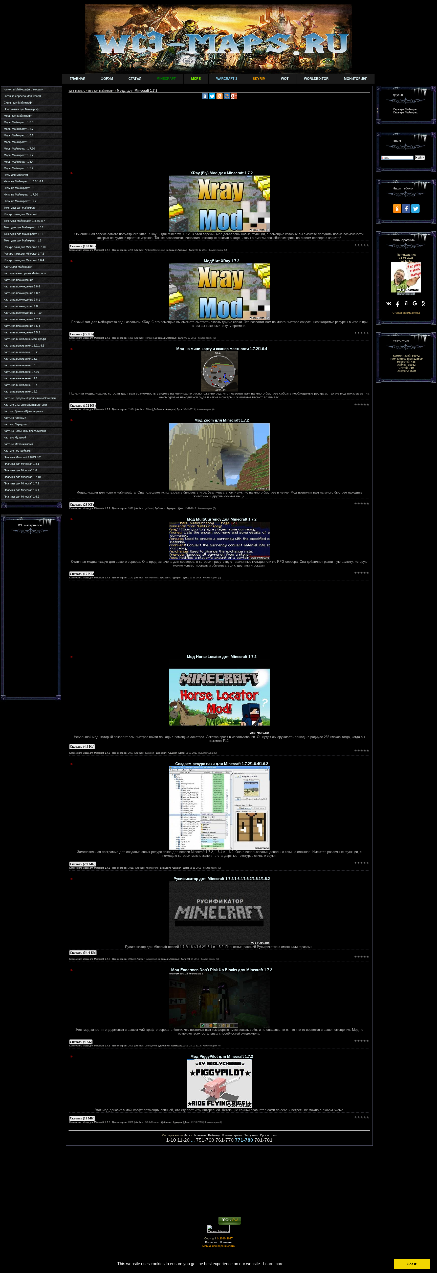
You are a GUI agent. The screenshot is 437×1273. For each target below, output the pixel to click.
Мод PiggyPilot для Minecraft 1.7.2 (221, 1057)
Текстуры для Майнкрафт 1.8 (22, 240)
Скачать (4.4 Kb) (82, 746)
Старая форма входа (406, 312)
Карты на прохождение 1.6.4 (22, 325)
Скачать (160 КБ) (83, 246)
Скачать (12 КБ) (82, 574)
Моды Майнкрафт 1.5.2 (18, 168)
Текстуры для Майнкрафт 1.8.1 (23, 233)
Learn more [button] (273, 1264)
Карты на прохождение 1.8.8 (22, 286)
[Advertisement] (31, 614)
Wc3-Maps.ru (77, 90)
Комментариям (232, 1135)
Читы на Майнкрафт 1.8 (19, 187)
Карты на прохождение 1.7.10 (22, 312)
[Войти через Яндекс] (406, 303)
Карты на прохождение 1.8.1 (22, 299)
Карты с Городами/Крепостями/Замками (30, 398)
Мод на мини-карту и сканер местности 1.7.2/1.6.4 (221, 349)
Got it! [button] (412, 1264)
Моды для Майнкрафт (18, 115)
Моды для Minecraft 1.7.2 (96, 250)
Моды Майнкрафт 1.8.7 (18, 128)
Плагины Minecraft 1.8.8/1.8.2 (22, 457)
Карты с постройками (17, 450)
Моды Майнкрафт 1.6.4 (18, 161)
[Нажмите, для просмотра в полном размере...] (219, 231)
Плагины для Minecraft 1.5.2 (21, 496)
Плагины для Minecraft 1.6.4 (21, 490)
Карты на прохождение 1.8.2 (22, 293)
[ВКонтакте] (205, 96)
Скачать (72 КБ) (82, 334)
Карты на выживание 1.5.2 (20, 391)
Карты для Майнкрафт (18, 266)
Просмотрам (268, 1135)
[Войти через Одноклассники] (423, 303)
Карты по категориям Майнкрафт (25, 273)
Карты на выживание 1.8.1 (20, 358)
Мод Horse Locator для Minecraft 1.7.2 (221, 657)
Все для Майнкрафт (101, 90)
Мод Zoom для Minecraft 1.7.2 (221, 420)
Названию (199, 1135)
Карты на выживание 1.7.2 (20, 378)
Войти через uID (406, 294)
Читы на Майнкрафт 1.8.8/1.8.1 (23, 181)
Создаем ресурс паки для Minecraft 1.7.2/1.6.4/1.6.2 (221, 764)
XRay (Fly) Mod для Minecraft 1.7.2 (221, 173)
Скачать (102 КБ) (83, 405)
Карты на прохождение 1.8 (21, 306)
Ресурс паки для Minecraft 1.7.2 (24, 253)
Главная (77, 79)
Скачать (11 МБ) (82, 1118)
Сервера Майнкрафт (406, 109)
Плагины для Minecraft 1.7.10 (22, 476)
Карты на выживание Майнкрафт (25, 338)
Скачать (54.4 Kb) (83, 952)
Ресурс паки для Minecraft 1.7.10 (25, 247)
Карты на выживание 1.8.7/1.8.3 (24, 345)
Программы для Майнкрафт (22, 109)
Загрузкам (251, 1135)
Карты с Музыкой (15, 437)
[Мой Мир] (227, 96)
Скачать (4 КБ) (81, 1042)
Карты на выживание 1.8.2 (20, 352)
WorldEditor (316, 79)
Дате (187, 1135)
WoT (285, 79)
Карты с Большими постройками (25, 430)
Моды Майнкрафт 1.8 (17, 141)
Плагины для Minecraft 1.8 (20, 470)
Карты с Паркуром (16, 424)
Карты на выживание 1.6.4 (20, 384)
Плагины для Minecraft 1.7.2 (21, 483)
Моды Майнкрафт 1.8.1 (18, 135)
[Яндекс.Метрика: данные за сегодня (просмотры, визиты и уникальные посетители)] (218, 1229)
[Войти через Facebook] (397, 303)
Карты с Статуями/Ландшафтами (25, 404)
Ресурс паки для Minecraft (20, 214)
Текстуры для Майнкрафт (20, 207)
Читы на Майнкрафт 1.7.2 (20, 201)
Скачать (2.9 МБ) (82, 864)
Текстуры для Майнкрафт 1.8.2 (23, 227)
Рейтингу (214, 1135)
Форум (107, 79)
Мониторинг (355, 79)
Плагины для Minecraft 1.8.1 (21, 463)
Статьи (134, 79)
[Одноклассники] (219, 96)
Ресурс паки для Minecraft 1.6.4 (24, 260)
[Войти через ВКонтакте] (389, 303)
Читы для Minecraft (16, 174)
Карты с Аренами (15, 417)
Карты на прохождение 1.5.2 (22, 332)
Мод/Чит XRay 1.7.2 (221, 261)
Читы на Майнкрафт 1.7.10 (21, 194)
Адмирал (182, 250)
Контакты (226, 1242)
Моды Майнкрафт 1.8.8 (18, 122)
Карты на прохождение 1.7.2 (22, 319)
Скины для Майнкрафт (18, 102)
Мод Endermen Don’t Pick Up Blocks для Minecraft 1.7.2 (221, 970)
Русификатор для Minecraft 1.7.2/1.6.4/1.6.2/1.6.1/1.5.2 (221, 879)
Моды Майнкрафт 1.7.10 (19, 148)
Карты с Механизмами (18, 444)
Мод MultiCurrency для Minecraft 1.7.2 (221, 519)
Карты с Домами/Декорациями (23, 411)
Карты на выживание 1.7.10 (21, 371)
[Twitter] (212, 96)
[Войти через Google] (415, 303)
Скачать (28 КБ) (82, 504)
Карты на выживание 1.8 (19, 365)
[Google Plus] (234, 96)
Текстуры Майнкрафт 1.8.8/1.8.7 (24, 220)
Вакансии (211, 1242)
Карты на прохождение (18, 279)
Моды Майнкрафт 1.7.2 (18, 155)
